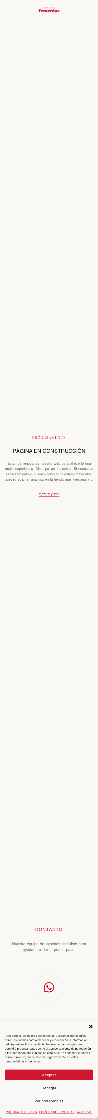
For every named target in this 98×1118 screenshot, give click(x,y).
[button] (90, 1026)
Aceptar (49, 1075)
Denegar (49, 1088)
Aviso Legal (84, 1112)
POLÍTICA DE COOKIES (21, 1112)
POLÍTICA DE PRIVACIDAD (57, 1112)
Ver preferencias (49, 1101)
